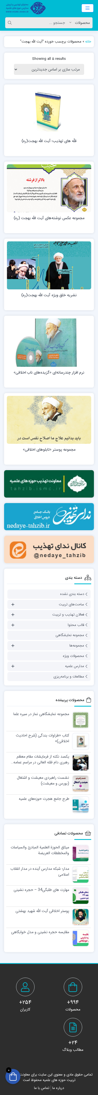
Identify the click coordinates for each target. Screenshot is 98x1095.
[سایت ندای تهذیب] (49, 516)
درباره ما (58, 1088)
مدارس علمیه (74, 666)
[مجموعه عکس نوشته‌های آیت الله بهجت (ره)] (49, 188)
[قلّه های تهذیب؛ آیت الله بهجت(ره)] (49, 111)
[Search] (10, 22)
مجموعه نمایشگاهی (70, 635)
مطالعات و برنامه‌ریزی (68, 676)
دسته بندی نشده (72, 594)
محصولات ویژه (73, 656)
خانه (88, 41)
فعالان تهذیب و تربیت (68, 614)
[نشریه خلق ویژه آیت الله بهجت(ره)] (49, 265)
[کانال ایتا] (49, 549)
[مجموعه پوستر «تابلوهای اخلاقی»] (49, 420)
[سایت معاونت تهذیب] (49, 484)
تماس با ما (41, 1088)
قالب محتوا (76, 625)
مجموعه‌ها (76, 645)
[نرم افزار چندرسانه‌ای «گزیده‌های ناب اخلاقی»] (49, 342)
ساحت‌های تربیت (71, 604)
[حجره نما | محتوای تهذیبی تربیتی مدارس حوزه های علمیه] (24, 8)
